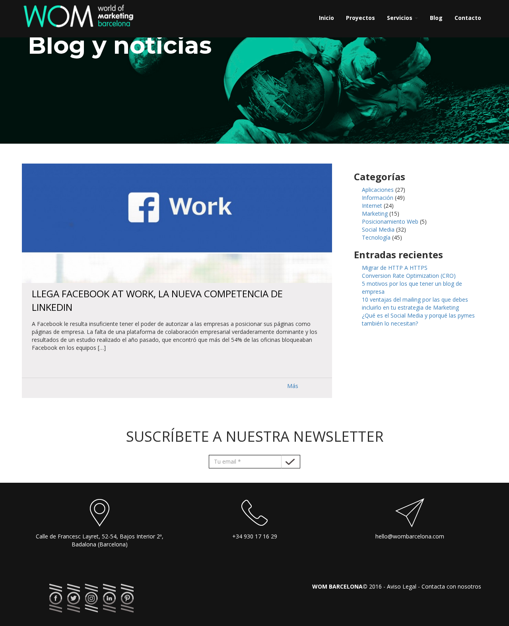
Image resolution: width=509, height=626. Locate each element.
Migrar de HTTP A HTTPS (394, 267)
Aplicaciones (378, 189)
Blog (436, 17)
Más (292, 386)
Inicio (326, 17)
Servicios (400, 17)
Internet (372, 205)
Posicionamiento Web (390, 221)
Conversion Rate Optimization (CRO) (409, 275)
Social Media (378, 229)
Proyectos (360, 17)
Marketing (375, 213)
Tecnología (376, 237)
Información (377, 197)
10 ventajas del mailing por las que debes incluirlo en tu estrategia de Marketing (415, 303)
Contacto (468, 17)
